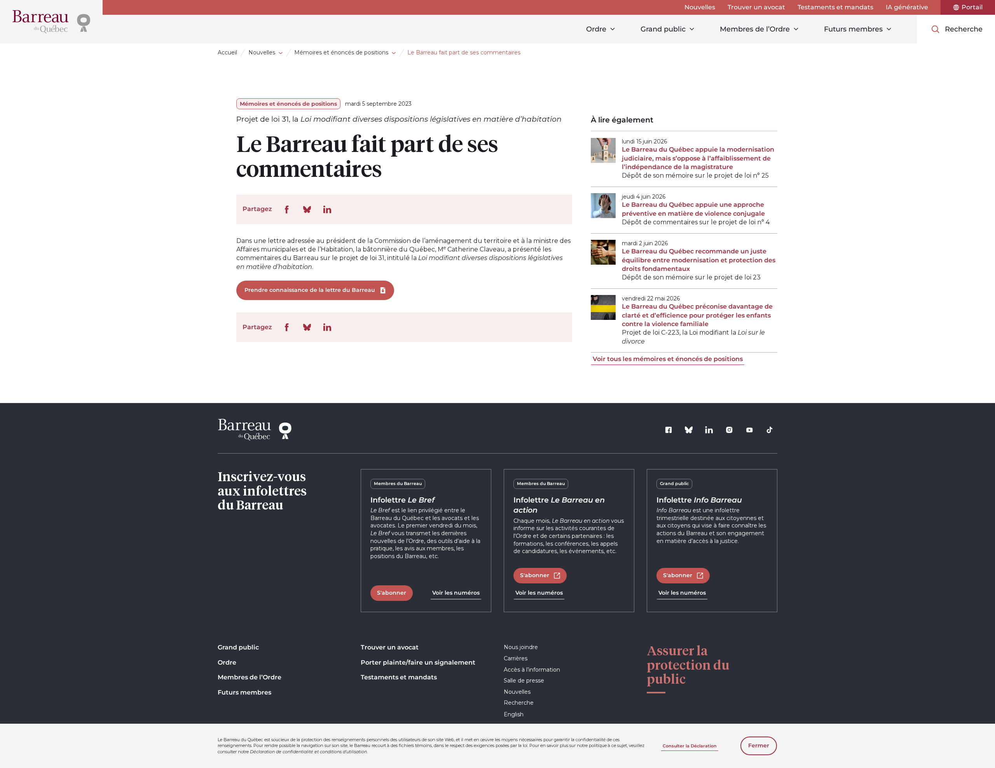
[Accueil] (51, 21)
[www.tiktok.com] (769, 430)
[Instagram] (729, 430)
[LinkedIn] (709, 430)
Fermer (758, 745)
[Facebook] (668, 430)
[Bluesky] (688, 430)
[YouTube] (749, 430)
